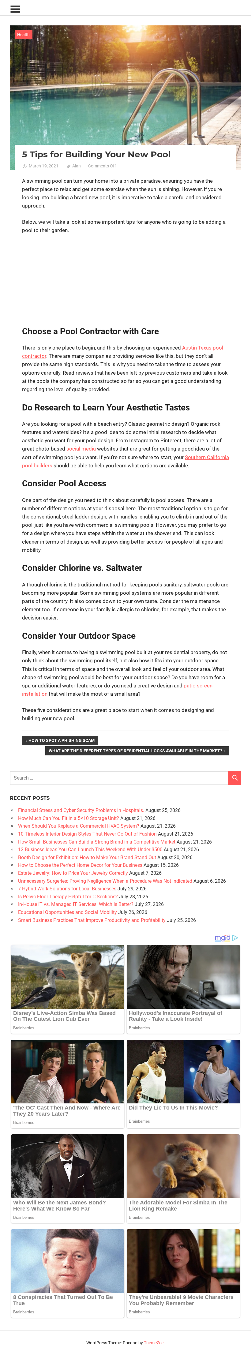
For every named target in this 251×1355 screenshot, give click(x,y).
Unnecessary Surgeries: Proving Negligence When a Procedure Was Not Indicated (105, 881)
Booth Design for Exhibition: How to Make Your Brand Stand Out (87, 857)
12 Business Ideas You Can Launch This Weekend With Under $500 (90, 849)
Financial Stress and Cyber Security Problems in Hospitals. (81, 810)
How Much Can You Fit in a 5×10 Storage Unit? (68, 818)
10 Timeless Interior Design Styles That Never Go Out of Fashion (87, 834)
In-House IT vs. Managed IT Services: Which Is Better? (75, 904)
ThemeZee (153, 1342)
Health (23, 34)
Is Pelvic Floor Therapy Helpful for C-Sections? (68, 897)
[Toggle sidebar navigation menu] (15, 9)
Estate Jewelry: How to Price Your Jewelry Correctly (73, 873)
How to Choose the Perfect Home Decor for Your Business (80, 865)
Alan (76, 165)
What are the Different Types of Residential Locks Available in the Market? (135, 752)
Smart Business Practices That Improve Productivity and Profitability (92, 920)
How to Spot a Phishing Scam (61, 741)
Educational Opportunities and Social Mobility (67, 912)
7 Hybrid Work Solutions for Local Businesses (67, 889)
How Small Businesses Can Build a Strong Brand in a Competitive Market (96, 842)
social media (81, 449)
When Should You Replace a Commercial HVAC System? (78, 826)
